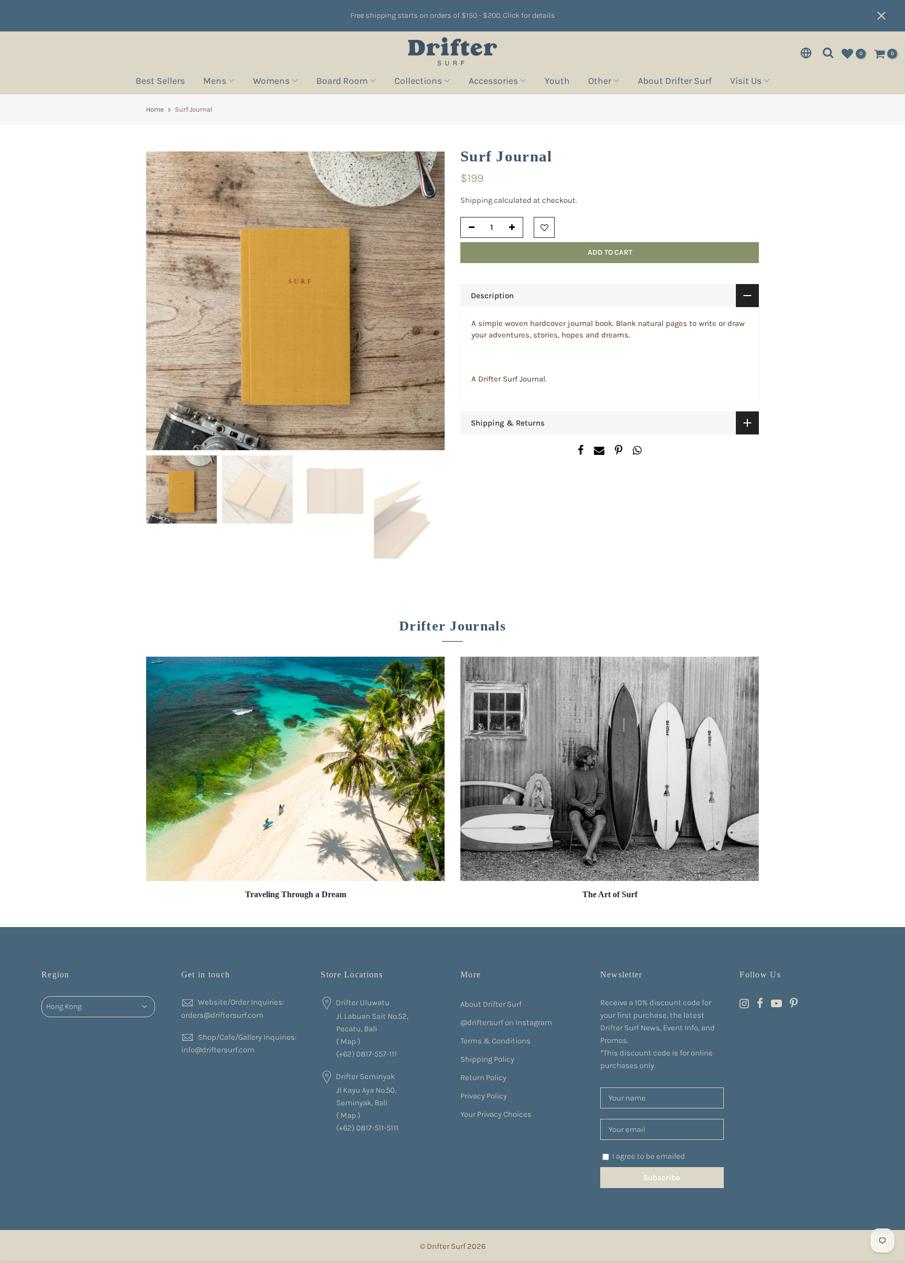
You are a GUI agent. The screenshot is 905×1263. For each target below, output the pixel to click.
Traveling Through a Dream (295, 894)
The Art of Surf (609, 894)
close (886, 15)
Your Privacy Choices (496, 1114)
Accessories (493, 82)
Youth (557, 82)
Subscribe (661, 1177)
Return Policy (483, 1077)
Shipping (476, 200)
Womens (271, 82)
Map (348, 1041)
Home (155, 109)
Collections (418, 82)
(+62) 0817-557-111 (366, 1054)
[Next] (426, 300)
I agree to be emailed (648, 1156)
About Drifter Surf (675, 82)
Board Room (342, 82)
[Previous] (164, 300)
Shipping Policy (487, 1059)
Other (599, 82)
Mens (214, 82)
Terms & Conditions (495, 1041)
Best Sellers (160, 82)
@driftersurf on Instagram (506, 1022)
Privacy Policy (483, 1096)
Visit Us (745, 82)
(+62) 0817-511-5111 (367, 1128)
